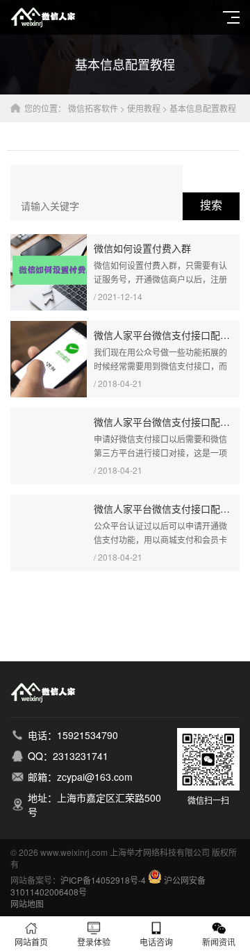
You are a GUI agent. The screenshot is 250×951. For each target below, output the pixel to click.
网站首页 (31, 942)
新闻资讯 (218, 942)
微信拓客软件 (93, 108)
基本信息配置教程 (202, 108)
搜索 (211, 205)
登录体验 (93, 942)
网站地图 (27, 903)
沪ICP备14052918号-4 (103, 880)
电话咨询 (156, 942)
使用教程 (143, 108)
